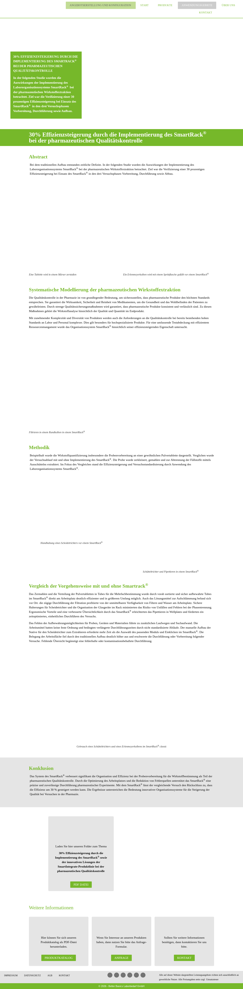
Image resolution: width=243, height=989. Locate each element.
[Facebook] (116, 975)
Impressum (11, 975)
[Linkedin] (109, 975)
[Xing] (129, 975)
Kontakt (205, 12)
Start (144, 5)
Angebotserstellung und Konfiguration (100, 5)
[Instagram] (143, 975)
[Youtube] (123, 975)
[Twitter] (136, 975)
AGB (49, 975)
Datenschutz (32, 975)
